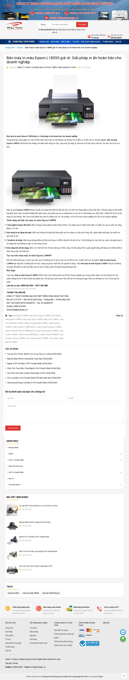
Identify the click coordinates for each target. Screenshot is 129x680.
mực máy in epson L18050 (37, 338)
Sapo (101, 676)
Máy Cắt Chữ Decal (16, 466)
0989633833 (18, 667)
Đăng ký (102, 35)
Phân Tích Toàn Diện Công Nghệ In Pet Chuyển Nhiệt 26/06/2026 (34, 368)
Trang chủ (44, 42)
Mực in (54, 32)
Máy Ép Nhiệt (13, 447)
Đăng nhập (95, 35)
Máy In (11, 454)
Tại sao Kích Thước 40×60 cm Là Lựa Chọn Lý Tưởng (38, 506)
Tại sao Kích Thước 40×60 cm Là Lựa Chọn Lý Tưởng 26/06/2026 (34, 354)
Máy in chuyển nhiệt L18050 (36, 323)
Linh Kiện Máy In (14, 485)
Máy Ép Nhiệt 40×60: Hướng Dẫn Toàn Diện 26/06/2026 (29, 359)
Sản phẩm (65, 42)
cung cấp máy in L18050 (33, 319)
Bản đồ (66, 299)
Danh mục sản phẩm (23, 41)
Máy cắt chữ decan (69, 30)
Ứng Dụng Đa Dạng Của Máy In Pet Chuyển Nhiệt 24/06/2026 (32, 383)
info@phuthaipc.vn (38, 667)
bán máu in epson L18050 (40, 315)
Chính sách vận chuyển (63, 645)
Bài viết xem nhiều (17, 497)
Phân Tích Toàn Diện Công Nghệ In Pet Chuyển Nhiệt (38, 551)
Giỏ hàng (33, 639)
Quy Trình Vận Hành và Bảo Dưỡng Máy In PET (35, 566)
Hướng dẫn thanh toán (38, 643)
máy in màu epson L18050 (47, 331)
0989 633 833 (27, 285)
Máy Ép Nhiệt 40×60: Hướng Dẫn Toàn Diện (35, 522)
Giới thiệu (55, 42)
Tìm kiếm (82, 24)
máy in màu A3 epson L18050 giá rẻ (20, 331)
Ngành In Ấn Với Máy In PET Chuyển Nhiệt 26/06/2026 (29, 363)
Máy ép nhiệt (56, 30)
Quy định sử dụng (61, 630)
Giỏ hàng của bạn (116, 35)
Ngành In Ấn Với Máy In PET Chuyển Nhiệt (34, 537)
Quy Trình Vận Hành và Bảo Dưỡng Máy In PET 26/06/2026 (31, 373)
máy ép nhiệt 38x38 (31, 593)
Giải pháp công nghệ (90, 42)
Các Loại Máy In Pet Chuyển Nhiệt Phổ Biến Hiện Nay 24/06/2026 (34, 378)
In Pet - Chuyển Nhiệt (16, 460)
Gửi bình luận (13, 428)
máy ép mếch (13, 593)
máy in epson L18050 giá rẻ (24, 327)
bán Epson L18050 (20, 315)
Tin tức (76, 42)
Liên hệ (118, 42)
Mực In (11, 478)
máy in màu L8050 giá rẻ (29, 334)
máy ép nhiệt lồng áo (51, 593)
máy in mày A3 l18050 (49, 334)
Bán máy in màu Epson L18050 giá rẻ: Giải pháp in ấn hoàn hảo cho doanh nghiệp (64, 60)
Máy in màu (81, 30)
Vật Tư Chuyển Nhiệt (16, 472)
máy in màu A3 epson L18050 (49, 327)
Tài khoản (95, 38)
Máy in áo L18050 (51, 319)
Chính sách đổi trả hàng (63, 641)
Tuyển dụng (108, 42)
